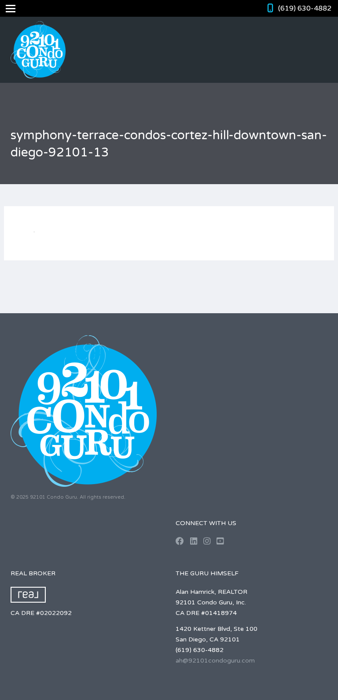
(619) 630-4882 (304, 8)
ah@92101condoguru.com (215, 660)
